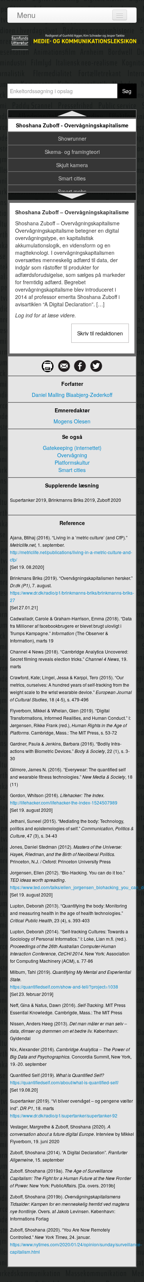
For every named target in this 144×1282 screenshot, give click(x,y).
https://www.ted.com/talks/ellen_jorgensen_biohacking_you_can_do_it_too (72, 887)
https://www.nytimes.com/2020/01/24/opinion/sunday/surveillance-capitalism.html (72, 1248)
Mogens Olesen (72, 421)
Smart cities (72, 178)
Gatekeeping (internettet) (72, 447)
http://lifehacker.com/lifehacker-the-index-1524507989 (63, 802)
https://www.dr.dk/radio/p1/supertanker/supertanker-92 (63, 1115)
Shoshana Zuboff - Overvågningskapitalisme (72, 125)
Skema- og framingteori (72, 151)
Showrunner (72, 138)
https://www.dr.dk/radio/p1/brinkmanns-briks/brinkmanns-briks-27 (72, 596)
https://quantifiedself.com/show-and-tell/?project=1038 (64, 986)
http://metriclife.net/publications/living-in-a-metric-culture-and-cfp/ (71, 556)
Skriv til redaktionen (100, 333)
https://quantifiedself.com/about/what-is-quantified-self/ (64, 1082)
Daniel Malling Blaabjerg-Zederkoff (72, 394)
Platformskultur (72, 462)
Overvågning (72, 455)
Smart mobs (72, 191)
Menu (26, 15)
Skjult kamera (72, 165)
